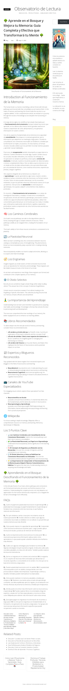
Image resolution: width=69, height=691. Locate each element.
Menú (7, 9)
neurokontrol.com (24, 368)
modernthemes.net (40, 684)
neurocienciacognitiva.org (34, 372)
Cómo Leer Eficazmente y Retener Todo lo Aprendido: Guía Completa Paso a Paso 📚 (14, 662)
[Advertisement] (59, 153)
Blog (7, 40)
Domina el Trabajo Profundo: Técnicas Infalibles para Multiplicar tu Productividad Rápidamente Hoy (38, 663)
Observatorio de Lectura (37, 9)
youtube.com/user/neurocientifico (19, 400)
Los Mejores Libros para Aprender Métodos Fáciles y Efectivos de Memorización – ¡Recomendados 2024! (40, 618)
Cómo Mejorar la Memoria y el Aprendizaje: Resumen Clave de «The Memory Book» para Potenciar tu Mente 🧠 (25, 618)
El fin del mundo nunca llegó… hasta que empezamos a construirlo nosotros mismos (59, 97)
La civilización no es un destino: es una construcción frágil (59, 108)
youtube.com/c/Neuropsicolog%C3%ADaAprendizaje (25, 406)
